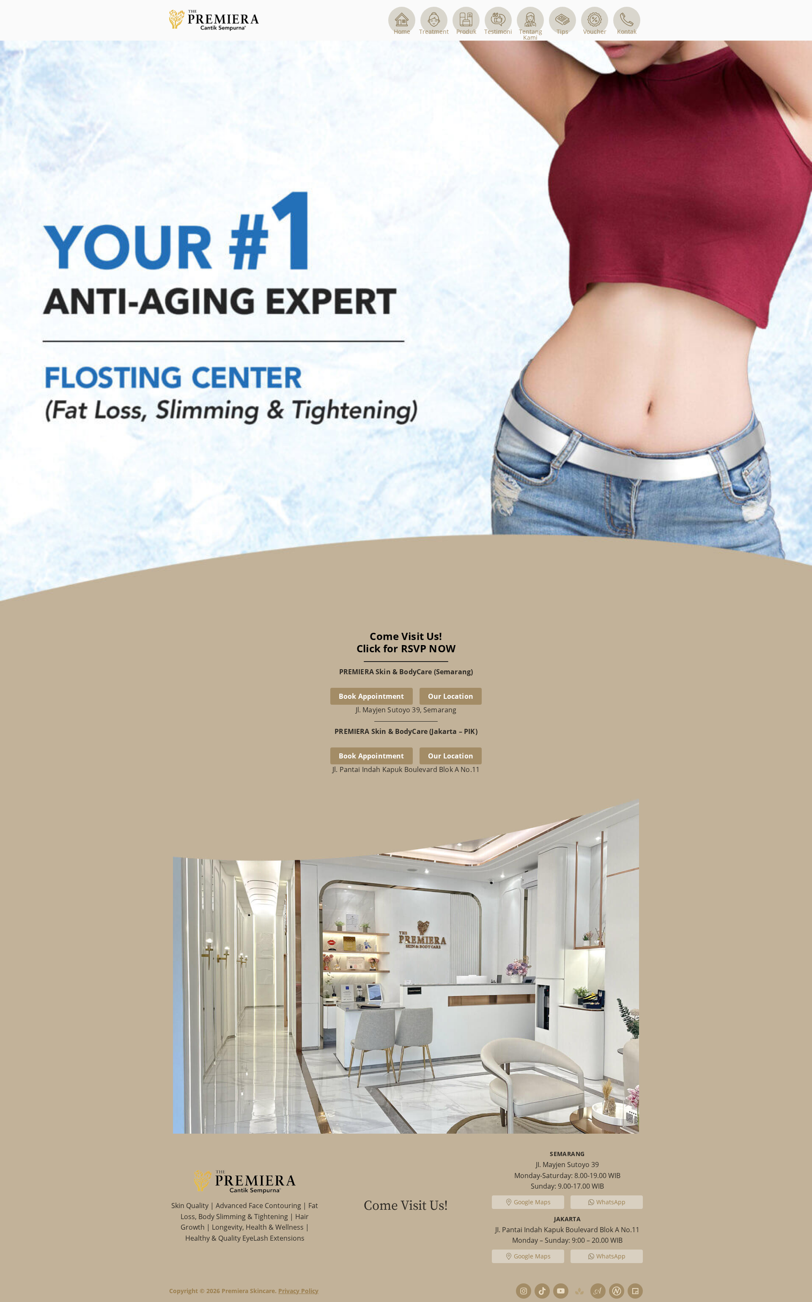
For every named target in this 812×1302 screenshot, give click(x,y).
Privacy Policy (298, 1291)
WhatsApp (610, 1202)
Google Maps (531, 1202)
